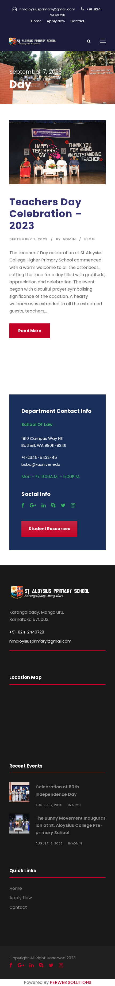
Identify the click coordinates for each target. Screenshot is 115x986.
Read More (29, 331)
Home (36, 21)
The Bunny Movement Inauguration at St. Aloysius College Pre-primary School (70, 825)
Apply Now (56, 21)
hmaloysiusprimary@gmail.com (40, 641)
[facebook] (22, 505)
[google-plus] (33, 505)
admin (69, 239)
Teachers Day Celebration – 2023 (45, 214)
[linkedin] (43, 505)
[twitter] (63, 505)
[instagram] (73, 505)
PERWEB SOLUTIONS (70, 982)
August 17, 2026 (49, 805)
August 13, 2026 (49, 843)
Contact (77, 21)
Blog (89, 239)
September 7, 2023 (28, 239)
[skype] (53, 505)
